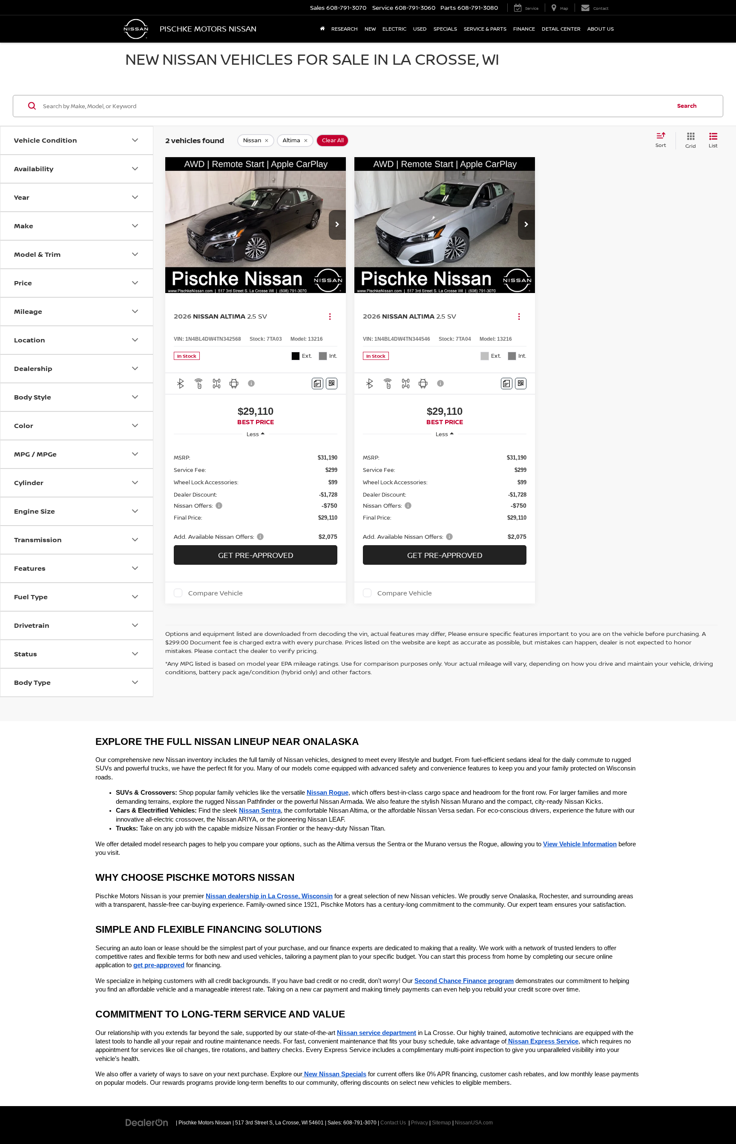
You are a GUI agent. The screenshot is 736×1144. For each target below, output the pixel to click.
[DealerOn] (147, 1122)
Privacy (419, 1123)
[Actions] (329, 316)
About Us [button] (600, 28)
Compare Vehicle (215, 593)
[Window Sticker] (331, 383)
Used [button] (420, 28)
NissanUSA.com (474, 1123)
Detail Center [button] (561, 28)
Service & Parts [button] (485, 28)
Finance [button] (524, 28)
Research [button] (344, 28)
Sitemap (441, 1123)
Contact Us (393, 1123)
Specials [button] (445, 28)
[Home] (322, 29)
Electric (394, 28)
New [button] (370, 28)
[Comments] (317, 383)
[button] (337, 225)
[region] (255, 492)
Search (687, 105)
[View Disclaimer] (251, 383)
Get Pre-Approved (255, 555)
